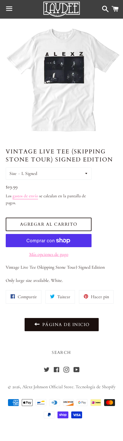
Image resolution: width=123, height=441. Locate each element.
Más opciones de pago (48, 254)
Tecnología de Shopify (96, 387)
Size (13, 173)
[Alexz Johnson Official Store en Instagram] (66, 370)
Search (61, 352)
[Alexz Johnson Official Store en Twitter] (46, 370)
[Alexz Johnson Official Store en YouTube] (76, 370)
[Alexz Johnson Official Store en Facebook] (56, 370)
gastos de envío (25, 195)
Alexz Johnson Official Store (48, 387)
